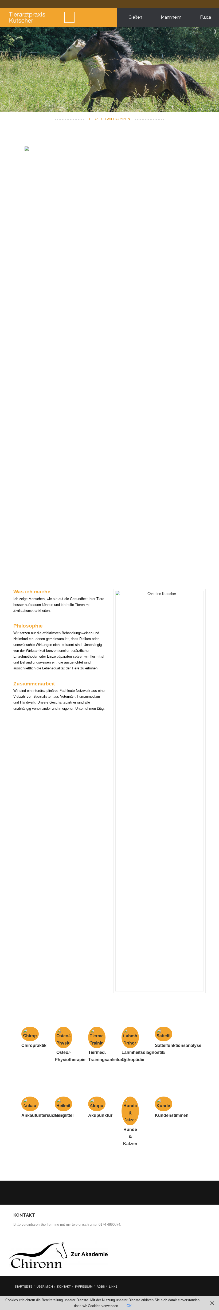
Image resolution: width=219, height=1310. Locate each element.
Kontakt (64, 1286)
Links (113, 1286)
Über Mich (45, 1286)
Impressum (83, 1286)
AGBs (101, 1286)
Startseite (23, 1286)
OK (129, 1306)
